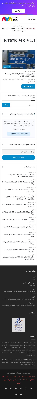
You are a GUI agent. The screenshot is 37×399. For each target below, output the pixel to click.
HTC (23, 380)
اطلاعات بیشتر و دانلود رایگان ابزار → (18, 134)
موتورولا (10, 380)
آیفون (4, 380)
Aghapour (32, 303)
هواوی (18, 377)
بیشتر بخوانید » (28, 86)
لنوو (15, 377)
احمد (34, 277)
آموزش (18, 383)
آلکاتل (32, 380)
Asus (27, 380)
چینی (11, 377)
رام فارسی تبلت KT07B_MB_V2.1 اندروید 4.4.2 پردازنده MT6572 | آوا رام (20, 75)
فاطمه (33, 297)
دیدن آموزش (18, 11)
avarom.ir (25, 360)
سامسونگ (24, 377)
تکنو (3, 377)
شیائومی (15, 380)
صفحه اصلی (31, 377)
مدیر (34, 289)
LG (20, 380)
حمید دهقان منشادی (29, 283)
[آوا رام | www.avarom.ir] (10, 18)
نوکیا (7, 377)
